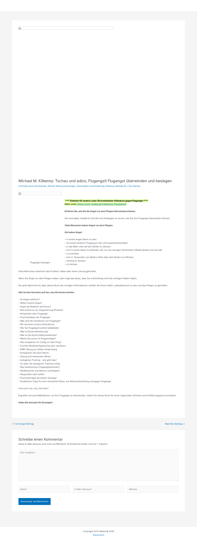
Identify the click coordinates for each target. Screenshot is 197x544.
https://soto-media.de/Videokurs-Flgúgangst (101, 204)
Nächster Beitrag (175, 424)
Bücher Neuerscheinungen (62, 186)
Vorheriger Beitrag (23, 424)
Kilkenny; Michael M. (116, 186)
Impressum (98, 534)
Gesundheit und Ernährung (90, 186)
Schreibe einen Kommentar (32, 186)
